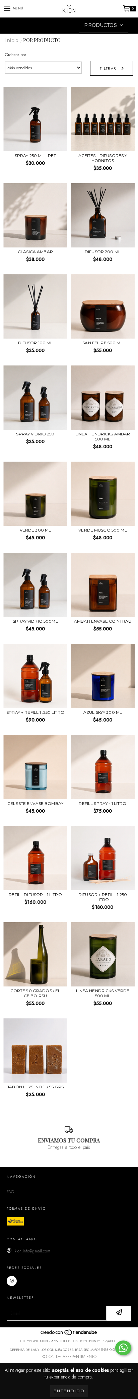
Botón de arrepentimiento (69, 1357)
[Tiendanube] (69, 1334)
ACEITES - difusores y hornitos (102, 158)
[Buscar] (59, 25)
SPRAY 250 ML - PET (35, 155)
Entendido (69, 1390)
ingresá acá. (114, 1350)
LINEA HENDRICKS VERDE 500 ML (103, 993)
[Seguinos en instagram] (12, 1281)
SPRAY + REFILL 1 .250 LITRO (35, 712)
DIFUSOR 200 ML (103, 251)
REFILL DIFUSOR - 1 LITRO (35, 894)
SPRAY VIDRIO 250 (35, 433)
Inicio (12, 40)
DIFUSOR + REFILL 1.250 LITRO (102, 897)
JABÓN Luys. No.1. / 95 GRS (35, 1086)
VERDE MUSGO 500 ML (102, 530)
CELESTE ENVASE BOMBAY (35, 803)
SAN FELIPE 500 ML (102, 342)
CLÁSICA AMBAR (35, 251)
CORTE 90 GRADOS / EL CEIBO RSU (35, 993)
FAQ (10, 1192)
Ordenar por (15, 55)
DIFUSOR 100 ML (35, 342)
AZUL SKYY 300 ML (102, 712)
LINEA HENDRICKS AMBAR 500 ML (102, 436)
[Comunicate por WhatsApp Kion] (123, 1347)
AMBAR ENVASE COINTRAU (102, 621)
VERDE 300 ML (35, 530)
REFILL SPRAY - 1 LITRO (102, 803)
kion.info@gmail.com (32, 1251)
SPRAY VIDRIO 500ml (35, 621)
